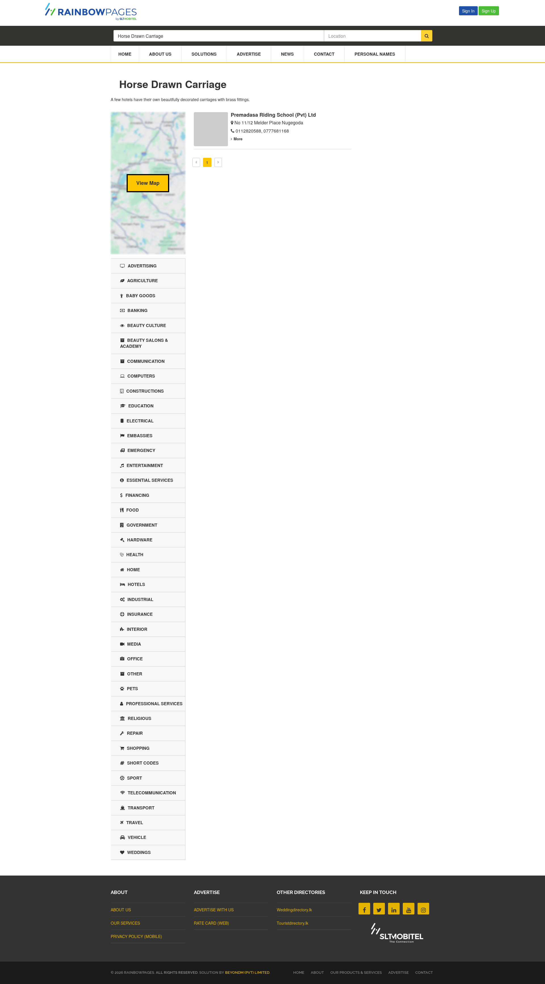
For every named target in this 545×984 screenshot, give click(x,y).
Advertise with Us (214, 909)
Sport (134, 778)
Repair (135, 733)
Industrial (140, 599)
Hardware (139, 540)
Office (135, 659)
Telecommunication (152, 793)
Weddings (139, 852)
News (287, 54)
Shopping (138, 748)
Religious (139, 718)
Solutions (204, 54)
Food (132, 510)
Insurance (140, 614)
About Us (160, 54)
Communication (146, 361)
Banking (137, 310)
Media (134, 644)
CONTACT (424, 972)
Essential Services (150, 480)
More (238, 138)
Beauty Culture (146, 325)
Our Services (125, 923)
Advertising (142, 266)
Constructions (145, 391)
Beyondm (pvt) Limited (247, 972)
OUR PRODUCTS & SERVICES (356, 972)
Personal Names (375, 54)
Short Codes (143, 763)
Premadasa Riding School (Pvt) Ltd (273, 114)
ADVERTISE (398, 972)
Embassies (139, 435)
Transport (141, 808)
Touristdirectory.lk (292, 923)
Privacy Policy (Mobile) (136, 936)
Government (142, 525)
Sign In (468, 11)
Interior (137, 629)
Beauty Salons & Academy (144, 343)
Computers (141, 376)
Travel (134, 822)
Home (124, 54)
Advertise (249, 54)
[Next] (218, 162)
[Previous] (196, 162)
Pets (132, 688)
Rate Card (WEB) (211, 923)
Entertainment (145, 465)
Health (134, 554)
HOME (298, 972)
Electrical (140, 421)
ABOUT (317, 972)
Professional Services (154, 703)
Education (141, 406)
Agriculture (142, 280)
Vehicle (137, 837)
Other (134, 674)
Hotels (136, 584)
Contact (324, 54)
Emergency (141, 450)
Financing (137, 495)
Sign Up (489, 11)
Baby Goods (140, 295)
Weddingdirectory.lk (294, 909)
